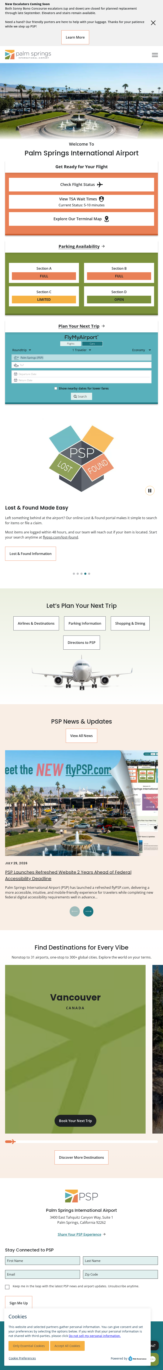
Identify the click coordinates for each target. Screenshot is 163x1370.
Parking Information (85, 623)
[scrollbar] (81, 1141)
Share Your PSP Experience (79, 1234)
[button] (74, 574)
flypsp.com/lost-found (60, 537)
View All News (81, 735)
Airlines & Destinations (36, 623)
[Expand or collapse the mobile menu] (153, 54)
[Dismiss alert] (153, 23)
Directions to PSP (82, 642)
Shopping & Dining (130, 623)
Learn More (75, 37)
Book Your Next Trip (75, 1120)
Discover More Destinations (81, 1157)
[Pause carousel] (150, 490)
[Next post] (88, 911)
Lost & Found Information (31, 553)
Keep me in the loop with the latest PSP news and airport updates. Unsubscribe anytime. (76, 1286)
